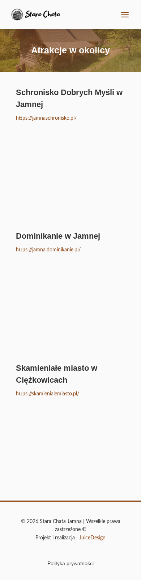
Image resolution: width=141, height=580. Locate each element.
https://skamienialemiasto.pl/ (47, 393)
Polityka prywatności (70, 563)
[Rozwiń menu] (124, 14)
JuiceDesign (92, 537)
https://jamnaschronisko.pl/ (46, 118)
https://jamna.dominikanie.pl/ (48, 249)
